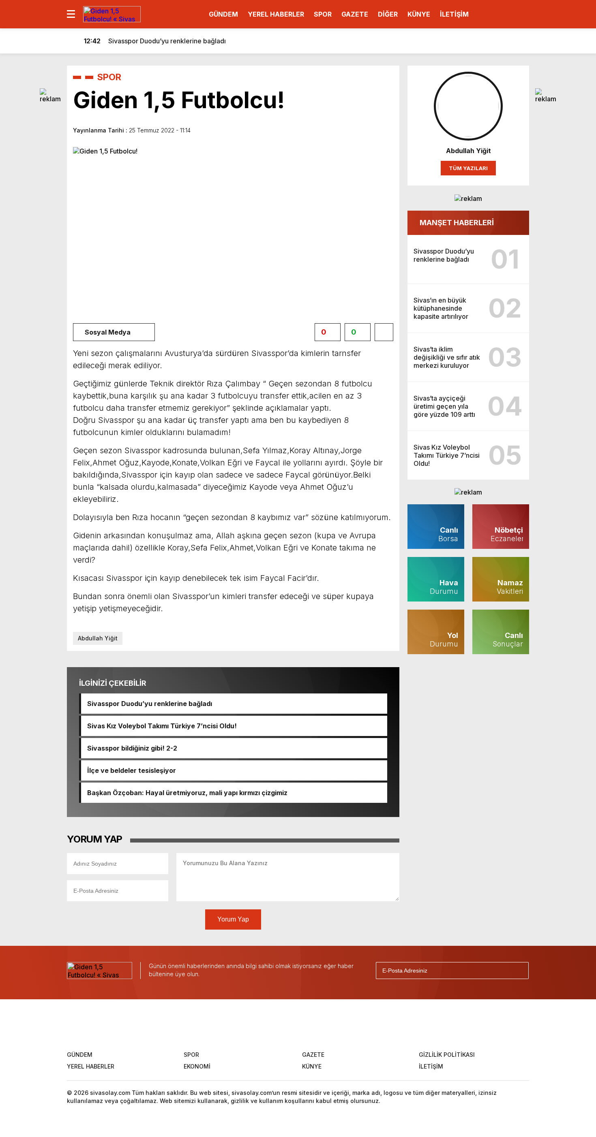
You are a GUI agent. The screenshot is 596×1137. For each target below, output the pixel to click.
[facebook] (246, 1023)
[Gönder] (519, 970)
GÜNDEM (223, 14)
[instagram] (300, 1023)
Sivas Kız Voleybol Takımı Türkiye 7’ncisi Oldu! (162, 726)
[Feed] (353, 1023)
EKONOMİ (197, 1066)
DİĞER (388, 14)
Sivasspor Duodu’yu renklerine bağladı (149, 704)
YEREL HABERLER (276, 14)
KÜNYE (418, 14)
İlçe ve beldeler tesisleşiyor (131, 770)
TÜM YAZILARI (468, 168)
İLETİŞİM (454, 14)
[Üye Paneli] (521, 40)
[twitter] (273, 1023)
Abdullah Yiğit (98, 638)
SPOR (323, 14)
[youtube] (326, 1023)
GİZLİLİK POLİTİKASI (447, 1054)
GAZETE (354, 14)
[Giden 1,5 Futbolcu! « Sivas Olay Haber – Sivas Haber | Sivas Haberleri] (112, 13)
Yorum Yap (233, 919)
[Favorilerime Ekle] (384, 332)
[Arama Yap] (505, 40)
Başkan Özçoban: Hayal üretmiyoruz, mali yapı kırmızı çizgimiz (187, 793)
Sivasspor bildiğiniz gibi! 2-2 (132, 748)
